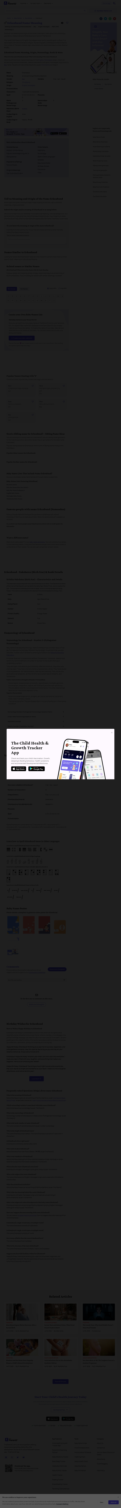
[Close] (111, 732)
